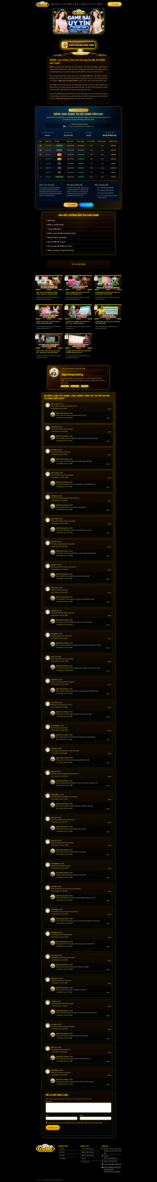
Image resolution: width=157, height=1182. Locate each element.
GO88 (51, 67)
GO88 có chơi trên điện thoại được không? (61, 233)
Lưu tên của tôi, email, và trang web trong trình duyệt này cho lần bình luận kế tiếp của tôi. (75, 1123)
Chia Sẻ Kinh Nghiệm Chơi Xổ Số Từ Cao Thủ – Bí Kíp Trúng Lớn (78, 322)
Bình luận (49, 1101)
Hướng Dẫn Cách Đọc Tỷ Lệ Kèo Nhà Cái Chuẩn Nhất (107, 322)
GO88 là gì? (51, 220)
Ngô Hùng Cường (72, 374)
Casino (65, 4)
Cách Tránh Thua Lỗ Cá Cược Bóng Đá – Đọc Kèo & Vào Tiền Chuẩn (48, 351)
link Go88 (86, 76)
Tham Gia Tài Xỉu (86, 204)
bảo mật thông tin (63, 98)
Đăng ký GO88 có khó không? (57, 237)
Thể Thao (93, 4)
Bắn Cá (86, 4)
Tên (47, 1115)
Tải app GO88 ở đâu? (54, 229)
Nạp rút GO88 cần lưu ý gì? (56, 242)
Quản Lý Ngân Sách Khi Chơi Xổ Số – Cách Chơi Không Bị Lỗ (78, 293)
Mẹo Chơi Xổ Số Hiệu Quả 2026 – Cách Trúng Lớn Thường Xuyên (47, 293)
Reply (110, 409)
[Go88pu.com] (42, 4)
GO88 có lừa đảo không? (55, 225)
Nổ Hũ (72, 4)
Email (82, 1115)
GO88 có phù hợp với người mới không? (60, 250)
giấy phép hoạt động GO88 (68, 80)
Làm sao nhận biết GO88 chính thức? (59, 246)
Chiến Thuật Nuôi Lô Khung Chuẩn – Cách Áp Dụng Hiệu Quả (48, 322)
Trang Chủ (57, 4)
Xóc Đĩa (79, 4)
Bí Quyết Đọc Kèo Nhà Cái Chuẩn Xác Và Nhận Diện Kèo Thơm (78, 351)
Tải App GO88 (71, 204)
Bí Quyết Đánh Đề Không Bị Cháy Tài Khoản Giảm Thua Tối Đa (107, 293)
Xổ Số (101, 4)
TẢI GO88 (114, 4)
